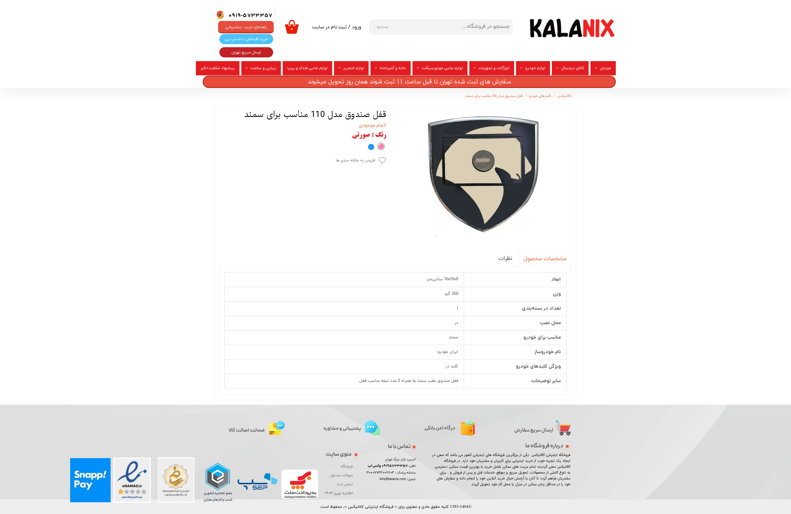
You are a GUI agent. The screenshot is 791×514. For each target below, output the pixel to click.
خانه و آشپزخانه (393, 68)
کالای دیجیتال (572, 68)
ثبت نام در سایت (329, 27)
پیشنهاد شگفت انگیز (218, 68)
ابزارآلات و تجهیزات (494, 68)
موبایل (605, 68)
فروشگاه (347, 467)
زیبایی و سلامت (263, 68)
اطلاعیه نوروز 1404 (340, 493)
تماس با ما (345, 484)
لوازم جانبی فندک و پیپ (307, 68)
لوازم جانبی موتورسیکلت (442, 68)
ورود (356, 27)
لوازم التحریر (353, 68)
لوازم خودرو (535, 68)
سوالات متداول (341, 475)
